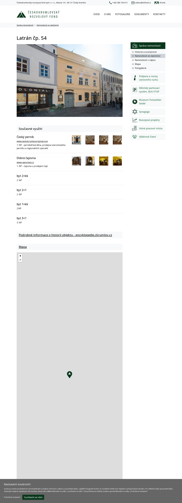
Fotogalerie (140, 68)
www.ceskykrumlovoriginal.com (32, 141)
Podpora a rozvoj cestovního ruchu (148, 78)
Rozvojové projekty (149, 120)
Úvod (96, 14)
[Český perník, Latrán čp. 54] (76, 140)
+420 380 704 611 (120, 2)
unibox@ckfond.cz (143, 2)
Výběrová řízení (147, 136)
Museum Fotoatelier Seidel (150, 101)
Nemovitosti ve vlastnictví (48, 25)
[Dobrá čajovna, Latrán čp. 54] (76, 161)
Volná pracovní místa (150, 128)
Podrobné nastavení (12, 497)
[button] (69, 374)
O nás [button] (107, 14)
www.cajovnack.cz (25, 162)
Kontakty (159, 14)
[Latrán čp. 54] (70, 80)
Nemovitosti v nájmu (145, 60)
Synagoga (144, 111)
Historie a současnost (146, 51)
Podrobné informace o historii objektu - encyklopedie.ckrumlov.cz (65, 235)
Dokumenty (141, 14)
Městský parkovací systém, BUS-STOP (149, 89)
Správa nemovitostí (25, 25)
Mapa (138, 64)
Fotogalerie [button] (122, 14)
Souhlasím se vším (33, 497)
